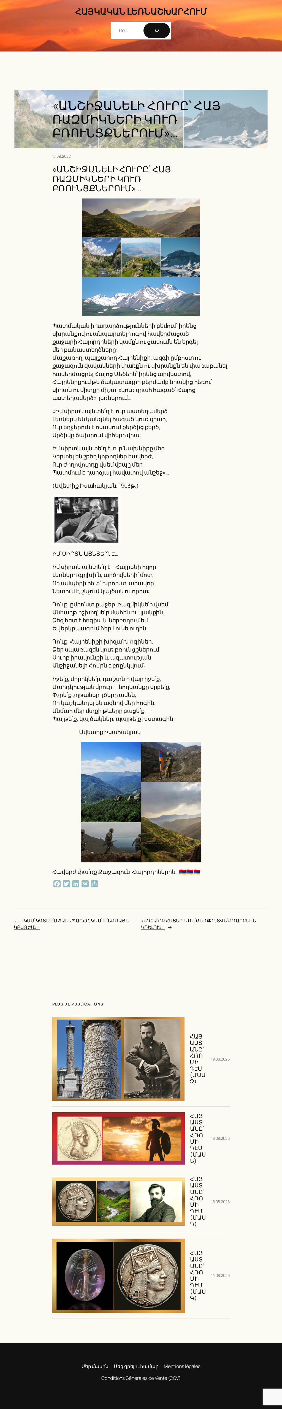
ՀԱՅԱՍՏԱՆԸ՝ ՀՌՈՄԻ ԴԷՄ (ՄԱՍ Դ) (198, 1201)
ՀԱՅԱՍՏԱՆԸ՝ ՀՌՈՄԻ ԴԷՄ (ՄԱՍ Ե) (198, 1138)
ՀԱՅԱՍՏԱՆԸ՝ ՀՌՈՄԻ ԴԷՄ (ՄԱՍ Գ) (198, 1275)
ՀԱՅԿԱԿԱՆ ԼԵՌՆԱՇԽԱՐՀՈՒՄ (141, 11)
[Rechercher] (156, 30)
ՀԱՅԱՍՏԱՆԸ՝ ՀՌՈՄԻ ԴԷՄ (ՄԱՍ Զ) (197, 1059)
